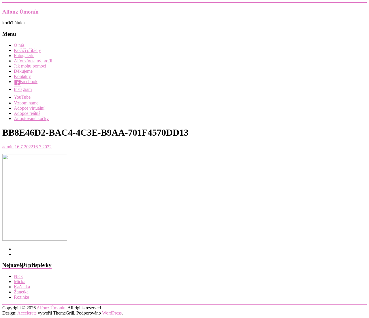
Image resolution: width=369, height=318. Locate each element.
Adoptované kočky (31, 118)
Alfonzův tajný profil (33, 60)
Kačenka (22, 286)
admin (8, 146)
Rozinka (21, 297)
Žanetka (21, 291)
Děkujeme (23, 71)
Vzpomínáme (26, 102)
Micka (19, 281)
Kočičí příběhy (27, 50)
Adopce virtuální (29, 108)
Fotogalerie (24, 55)
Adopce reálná (27, 113)
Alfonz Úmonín (20, 12)
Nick (18, 276)
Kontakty (22, 76)
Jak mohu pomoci (30, 65)
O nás (19, 45)
